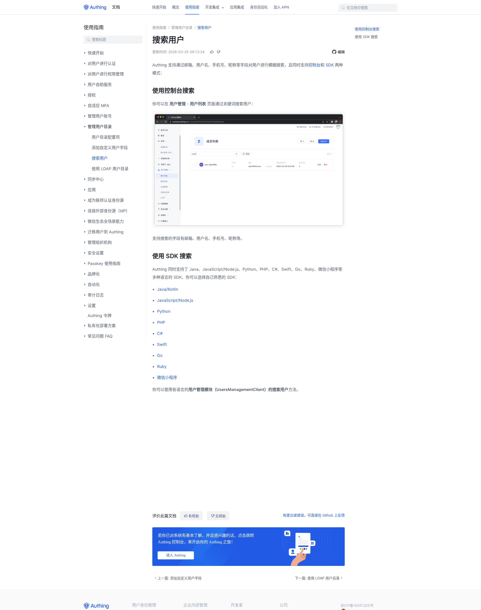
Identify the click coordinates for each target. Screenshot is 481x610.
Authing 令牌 (99, 315)
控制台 (314, 64)
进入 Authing (176, 555)
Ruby (162, 366)
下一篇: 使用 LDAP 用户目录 (317, 578)
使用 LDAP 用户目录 (110, 168)
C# (160, 333)
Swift (162, 344)
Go (160, 355)
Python (163, 311)
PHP (161, 322)
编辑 (341, 52)
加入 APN (281, 7)
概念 (175, 7)
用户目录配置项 (106, 137)
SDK (330, 64)
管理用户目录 (181, 27)
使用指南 (192, 7)
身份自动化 (259, 7)
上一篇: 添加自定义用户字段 (180, 578)
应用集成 (237, 7)
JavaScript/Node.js (175, 300)
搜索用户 (100, 158)
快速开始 (159, 7)
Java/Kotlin (167, 289)
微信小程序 (167, 377)
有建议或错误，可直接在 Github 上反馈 (314, 515)
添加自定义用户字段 (110, 147)
